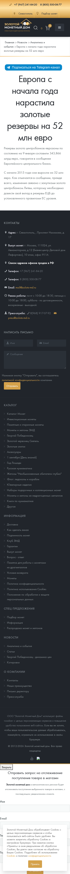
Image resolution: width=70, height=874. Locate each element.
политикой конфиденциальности (21, 380)
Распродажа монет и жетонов (24, 628)
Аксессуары (14, 451)
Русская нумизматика (19, 468)
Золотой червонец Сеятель (23, 441)
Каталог (10, 405)
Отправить (12, 385)
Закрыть (6, 767)
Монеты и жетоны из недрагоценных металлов (35, 495)
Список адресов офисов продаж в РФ (31, 262)
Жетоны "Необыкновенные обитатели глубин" (34, 473)
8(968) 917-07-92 (40, 313)
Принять (35, 864)
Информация (15, 515)
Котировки (13, 662)
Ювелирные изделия (19, 484)
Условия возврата (17, 572)
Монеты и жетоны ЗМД (21, 430)
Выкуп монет (14, 551)
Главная (9, 42)
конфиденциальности (39, 855)
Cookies (11, 855)
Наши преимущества (19, 685)
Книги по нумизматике (20, 501)
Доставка (12, 524)
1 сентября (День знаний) (22, 457)
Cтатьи (11, 651)
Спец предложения (19, 608)
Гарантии (12, 546)
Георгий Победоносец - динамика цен (29, 656)
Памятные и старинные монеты (25, 424)
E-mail (3, 818)
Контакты (12, 680)
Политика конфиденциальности (25, 583)
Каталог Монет (16, 413)
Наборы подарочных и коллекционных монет (34, 490)
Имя (2, 801)
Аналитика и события (19, 646)
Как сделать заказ (18, 529)
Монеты (12, 578)
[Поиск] (35, 28)
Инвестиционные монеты (21, 419)
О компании (14, 671)
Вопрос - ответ (15, 557)
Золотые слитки (16, 446)
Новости (11, 637)
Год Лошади (14, 462)
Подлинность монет (18, 535)
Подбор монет (15, 617)
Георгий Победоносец (20, 435)
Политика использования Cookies (26, 589)
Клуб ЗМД (13, 540)
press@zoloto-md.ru (19, 317)
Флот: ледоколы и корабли (23, 479)
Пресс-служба (15, 696)
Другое (11, 506)
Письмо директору (18, 691)
